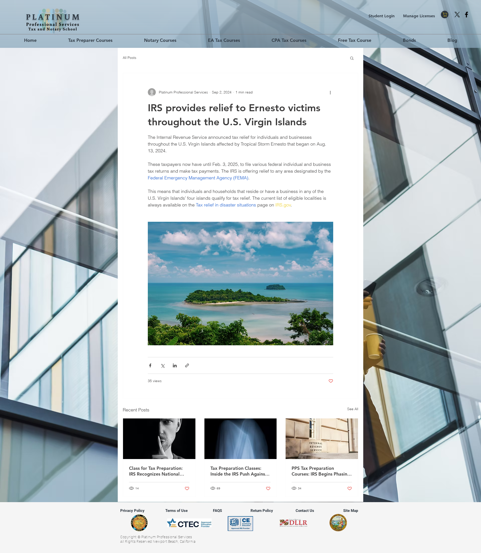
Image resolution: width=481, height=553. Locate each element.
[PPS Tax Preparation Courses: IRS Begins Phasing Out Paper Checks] (322, 438)
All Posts (129, 57)
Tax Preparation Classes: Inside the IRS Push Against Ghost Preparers (238, 471)
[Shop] (444, 14)
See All (352, 409)
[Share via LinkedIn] (174, 365)
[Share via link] (187, 365)
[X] (457, 14)
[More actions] (330, 92)
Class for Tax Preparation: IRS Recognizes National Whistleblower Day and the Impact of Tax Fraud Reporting (157, 471)
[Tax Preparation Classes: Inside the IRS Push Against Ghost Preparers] (240, 438)
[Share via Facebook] (150, 365)
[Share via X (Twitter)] (162, 365)
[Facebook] (466, 14)
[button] (351, 58)
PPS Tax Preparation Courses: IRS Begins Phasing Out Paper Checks (321, 471)
